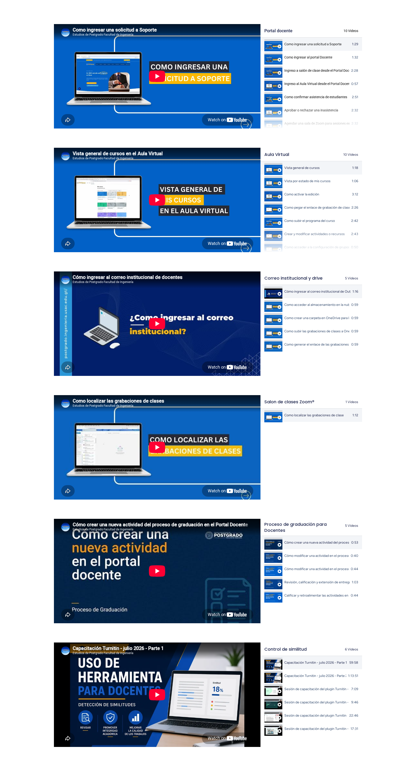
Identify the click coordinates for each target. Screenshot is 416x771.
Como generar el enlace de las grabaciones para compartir (316, 344)
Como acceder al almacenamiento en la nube (316, 305)
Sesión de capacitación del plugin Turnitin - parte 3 (315, 715)
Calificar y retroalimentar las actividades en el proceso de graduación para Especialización (316, 595)
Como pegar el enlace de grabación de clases (317, 208)
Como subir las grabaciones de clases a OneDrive (316, 331)
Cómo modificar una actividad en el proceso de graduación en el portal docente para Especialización (316, 569)
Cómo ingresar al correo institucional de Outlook (317, 291)
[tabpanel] (157, 76)
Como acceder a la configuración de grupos (316, 247)
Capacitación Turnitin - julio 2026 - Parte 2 (315, 676)
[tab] (311, 44)
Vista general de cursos (302, 168)
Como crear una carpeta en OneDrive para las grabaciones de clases (316, 318)
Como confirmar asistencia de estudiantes (315, 97)
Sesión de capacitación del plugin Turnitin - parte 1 (316, 689)
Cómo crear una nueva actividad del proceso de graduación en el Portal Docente (316, 542)
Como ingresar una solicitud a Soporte (313, 44)
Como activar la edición (301, 194)
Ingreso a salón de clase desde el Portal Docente (316, 70)
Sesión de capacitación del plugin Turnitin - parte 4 (316, 729)
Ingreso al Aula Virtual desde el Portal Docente (316, 84)
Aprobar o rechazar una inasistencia (311, 110)
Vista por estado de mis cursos (307, 181)
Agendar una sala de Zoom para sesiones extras (317, 123)
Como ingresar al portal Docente (308, 57)
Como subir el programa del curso (309, 221)
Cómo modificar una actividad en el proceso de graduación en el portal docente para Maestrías (316, 556)
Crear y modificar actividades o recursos (314, 234)
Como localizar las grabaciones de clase (314, 415)
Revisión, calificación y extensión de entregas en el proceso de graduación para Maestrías (317, 582)
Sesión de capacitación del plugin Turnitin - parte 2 (316, 702)
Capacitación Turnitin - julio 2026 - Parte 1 (315, 663)
